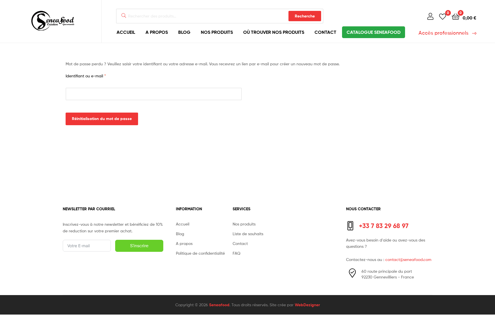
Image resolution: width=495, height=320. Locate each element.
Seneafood (219, 304)
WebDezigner (307, 304)
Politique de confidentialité (200, 253)
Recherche (305, 16)
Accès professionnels (443, 33)
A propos (157, 32)
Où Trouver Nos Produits (273, 32)
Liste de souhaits (248, 233)
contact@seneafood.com (408, 259)
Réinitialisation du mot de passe (102, 118)
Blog (184, 32)
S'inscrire (139, 245)
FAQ (236, 253)
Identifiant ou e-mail (96, 75)
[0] (442, 16)
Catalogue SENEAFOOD (373, 32)
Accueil (126, 32)
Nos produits (217, 32)
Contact (325, 32)
